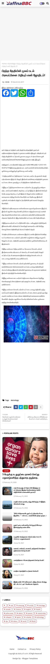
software (9, 617)
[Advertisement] (25, 34)
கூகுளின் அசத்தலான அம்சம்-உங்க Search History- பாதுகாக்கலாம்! (27, 538)
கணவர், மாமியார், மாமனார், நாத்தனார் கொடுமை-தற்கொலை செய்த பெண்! (30, 549)
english (28, 609)
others (20, 613)
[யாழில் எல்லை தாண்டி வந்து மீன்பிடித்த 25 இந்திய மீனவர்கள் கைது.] (7, 505)
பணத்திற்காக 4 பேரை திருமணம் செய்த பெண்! (29, 560)
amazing (21, 605)
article (31, 605)
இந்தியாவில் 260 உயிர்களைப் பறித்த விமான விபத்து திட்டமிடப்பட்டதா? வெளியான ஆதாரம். (30, 583)
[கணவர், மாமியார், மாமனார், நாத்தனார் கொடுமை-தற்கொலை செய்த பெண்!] (7, 551)
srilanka (28, 617)
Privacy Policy (35, 649)
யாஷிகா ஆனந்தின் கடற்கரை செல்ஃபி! (26, 571)
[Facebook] (16, 407)
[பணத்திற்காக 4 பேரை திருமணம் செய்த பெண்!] (7, 563)
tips (7, 621)
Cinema (18, 609)
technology (40, 617)
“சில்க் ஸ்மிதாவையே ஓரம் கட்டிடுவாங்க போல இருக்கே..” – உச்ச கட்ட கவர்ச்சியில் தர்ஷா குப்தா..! (30, 514)
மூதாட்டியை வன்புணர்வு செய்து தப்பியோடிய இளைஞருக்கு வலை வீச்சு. (28, 526)
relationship (42, 613)
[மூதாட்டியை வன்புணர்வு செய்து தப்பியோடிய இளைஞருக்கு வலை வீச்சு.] (7, 528)
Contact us (22, 649)
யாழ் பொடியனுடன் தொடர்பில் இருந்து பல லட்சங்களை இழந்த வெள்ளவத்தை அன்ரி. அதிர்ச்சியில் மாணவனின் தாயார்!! (27, 490)
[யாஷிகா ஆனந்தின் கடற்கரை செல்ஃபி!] (7, 574)
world (24, 621)
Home (4, 63)
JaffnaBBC (25, 653)
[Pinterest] (31, 407)
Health (38, 609)
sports (19, 617)
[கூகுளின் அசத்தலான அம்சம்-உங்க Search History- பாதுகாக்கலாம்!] (7, 540)
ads (12, 605)
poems (30, 613)
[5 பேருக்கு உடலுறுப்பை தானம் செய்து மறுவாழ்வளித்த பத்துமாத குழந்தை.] (25, 452)
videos (15, 621)
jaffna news (9, 613)
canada (8, 609)
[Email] (35, 407)
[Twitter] (21, 407)
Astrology (11, 63)
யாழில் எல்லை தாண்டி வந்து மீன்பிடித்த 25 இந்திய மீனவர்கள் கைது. (30, 503)
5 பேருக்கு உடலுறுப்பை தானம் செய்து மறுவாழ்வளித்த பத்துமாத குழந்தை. (20, 476)
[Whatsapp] (26, 407)
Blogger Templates (30, 658)
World (33, 621)
